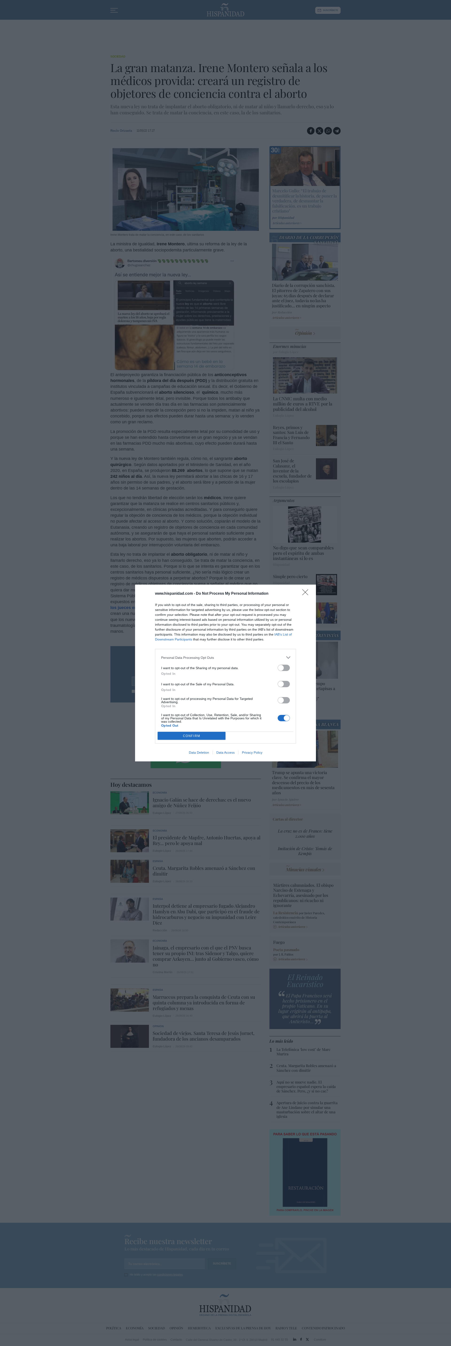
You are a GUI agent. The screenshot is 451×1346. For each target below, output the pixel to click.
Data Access (225, 752)
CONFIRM (191, 736)
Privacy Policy (252, 752)
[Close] (306, 593)
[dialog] (225, 673)
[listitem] (225, 657)
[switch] (284, 668)
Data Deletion (199, 752)
